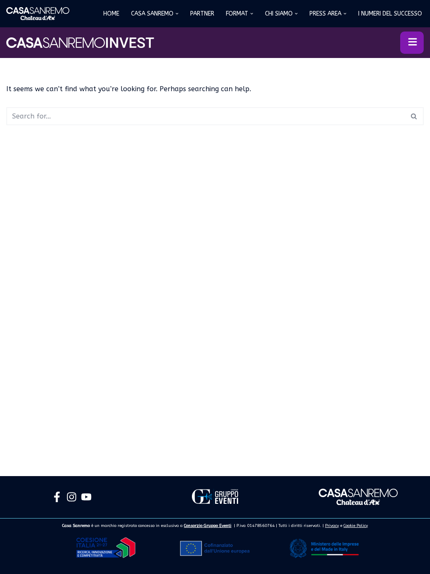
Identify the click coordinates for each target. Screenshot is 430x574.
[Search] (414, 116)
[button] (177, 13)
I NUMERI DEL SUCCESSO (390, 13)
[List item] (57, 497)
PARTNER (202, 13)
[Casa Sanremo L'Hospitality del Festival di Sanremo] (37, 13)
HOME (111, 13)
